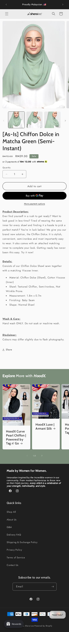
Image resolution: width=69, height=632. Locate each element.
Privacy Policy (14, 549)
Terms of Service (16, 557)
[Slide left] (3, 120)
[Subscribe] (52, 587)
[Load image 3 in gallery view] (52, 120)
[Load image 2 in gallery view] (34, 120)
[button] (6, 13)
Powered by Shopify (43, 625)
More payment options (34, 203)
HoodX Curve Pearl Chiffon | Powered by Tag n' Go (16, 437)
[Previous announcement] (6, 4)
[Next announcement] (62, 4)
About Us (12, 519)
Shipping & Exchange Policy (22, 542)
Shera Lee (29, 625)
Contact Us (12, 565)
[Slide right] (65, 120)
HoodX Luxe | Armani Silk (45, 426)
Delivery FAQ (14, 534)
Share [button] (9, 349)
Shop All (11, 512)
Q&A (9, 527)
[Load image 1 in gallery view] (16, 120)
